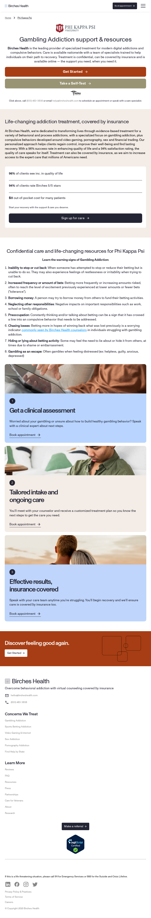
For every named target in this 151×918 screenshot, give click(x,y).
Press (8, 788)
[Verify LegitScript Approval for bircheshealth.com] (75, 844)
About (8, 807)
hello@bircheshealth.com (24, 695)
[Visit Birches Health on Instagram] (26, 884)
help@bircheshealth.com (65, 101)
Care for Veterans (14, 800)
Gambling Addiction (15, 720)
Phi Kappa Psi (24, 18)
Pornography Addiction (17, 745)
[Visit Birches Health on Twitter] (35, 884)
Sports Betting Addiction (18, 726)
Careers (9, 902)
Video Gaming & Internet (18, 733)
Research (10, 813)
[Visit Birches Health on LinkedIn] (8, 884)
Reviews (9, 769)
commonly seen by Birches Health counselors (54, 330)
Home (8, 18)
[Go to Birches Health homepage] (16, 6)
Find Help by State (15, 752)
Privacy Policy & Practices (18, 892)
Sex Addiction (12, 739)
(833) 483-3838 (35, 101)
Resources (10, 782)
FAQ (7, 776)
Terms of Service (14, 897)
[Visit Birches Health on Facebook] (17, 884)
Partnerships (11, 794)
